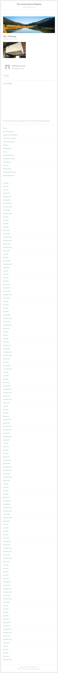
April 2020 (6, 362)
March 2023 (6, 284)
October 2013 (6, 555)
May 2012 (5, 612)
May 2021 (5, 335)
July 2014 (5, 524)
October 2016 (6, 433)
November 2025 (7, 206)
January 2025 (6, 234)
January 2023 (6, 288)
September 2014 (7, 517)
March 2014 (6, 538)
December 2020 (7, 352)
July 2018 (5, 372)
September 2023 (7, 264)
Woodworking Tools (8, 175)
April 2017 (5, 413)
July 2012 (5, 605)
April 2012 (5, 615)
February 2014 (7, 541)
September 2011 (7, 639)
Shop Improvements (8, 155)
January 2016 (6, 463)
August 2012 (6, 602)
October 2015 (6, 474)
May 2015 (5, 490)
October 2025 (6, 210)
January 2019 (6, 365)
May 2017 (5, 409)
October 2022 (6, 291)
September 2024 (7, 247)
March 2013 (6, 578)
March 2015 (6, 497)
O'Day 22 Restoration (9, 141)
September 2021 (7, 325)
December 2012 (7, 588)
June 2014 (5, 528)
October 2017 (6, 396)
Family (5, 128)
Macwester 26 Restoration (10, 135)
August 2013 (6, 561)
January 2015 (6, 504)
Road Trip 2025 (7, 148)
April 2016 (6, 453)
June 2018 (6, 375)
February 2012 (7, 622)
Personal (5, 145)
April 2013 (5, 575)
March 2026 (6, 193)
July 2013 (5, 565)
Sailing (5, 152)
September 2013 (7, 558)
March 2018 (6, 382)
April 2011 (5, 653)
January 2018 (6, 386)
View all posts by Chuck (18, 68)
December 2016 (7, 426)
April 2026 (6, 190)
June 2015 (5, 487)
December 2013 (7, 548)
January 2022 (6, 315)
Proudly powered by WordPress (29, 667)
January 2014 (6, 544)
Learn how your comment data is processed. (37, 121)
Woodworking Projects (9, 172)
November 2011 (7, 632)
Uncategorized (7, 162)
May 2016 (5, 450)
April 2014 (5, 534)
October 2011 (6, 636)
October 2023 (6, 261)
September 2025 (7, 213)
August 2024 (6, 250)
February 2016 (7, 460)
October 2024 (6, 244)
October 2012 (6, 595)
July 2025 (5, 217)
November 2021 (7, 318)
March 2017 (6, 416)
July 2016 (5, 443)
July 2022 (5, 301)
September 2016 (7, 436)
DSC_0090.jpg (6, 76)
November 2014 (7, 511)
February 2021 (7, 345)
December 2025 (7, 203)
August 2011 (6, 642)
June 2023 (6, 274)
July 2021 (5, 332)
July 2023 (5, 271)
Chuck (15, 39)
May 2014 (5, 531)
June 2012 (5, 609)
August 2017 (6, 402)
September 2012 (7, 599)
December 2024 (7, 237)
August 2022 (6, 298)
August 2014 (6, 521)
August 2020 (6, 359)
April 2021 (5, 338)
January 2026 (6, 200)
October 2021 (6, 321)
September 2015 (7, 477)
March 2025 (6, 230)
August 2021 (6, 328)
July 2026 (5, 183)
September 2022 (7, 294)
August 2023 (6, 267)
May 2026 (5, 186)
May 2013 (5, 571)
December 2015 (7, 467)
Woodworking (7, 168)
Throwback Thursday (9, 158)
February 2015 (7, 501)
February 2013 (7, 582)
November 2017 (7, 392)
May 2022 (5, 308)
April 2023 (6, 281)
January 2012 (6, 626)
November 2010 (7, 659)
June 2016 (6, 446)
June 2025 (6, 220)
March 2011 (6, 656)
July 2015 (5, 484)
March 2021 (6, 342)
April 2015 (5, 494)
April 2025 (6, 227)
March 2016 (6, 457)
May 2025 (5, 223)
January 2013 (6, 585)
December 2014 (7, 507)
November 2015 (7, 470)
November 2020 (7, 355)
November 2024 (7, 240)
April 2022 (6, 311)
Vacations (6, 165)
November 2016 (7, 429)
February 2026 (7, 196)
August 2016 (6, 440)
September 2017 (7, 399)
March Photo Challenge (9, 138)
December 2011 (7, 629)
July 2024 (5, 254)
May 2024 (5, 257)
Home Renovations (8, 131)
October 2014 (6, 514)
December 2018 (7, 369)
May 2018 (5, 379)
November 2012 (7, 592)
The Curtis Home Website (29, 4)
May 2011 (5, 649)
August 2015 (6, 480)
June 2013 (5, 568)
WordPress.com (35, 668)
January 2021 (6, 348)
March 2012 (6, 619)
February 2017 (7, 419)
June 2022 (6, 304)
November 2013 (7, 551)
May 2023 (5, 277)
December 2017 (7, 389)
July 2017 (5, 406)
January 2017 (6, 423)
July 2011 (5, 646)
